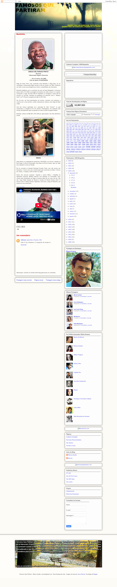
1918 (96, 131)
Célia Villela (77, 407)
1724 (82, 123)
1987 (75, 143)
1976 (67, 141)
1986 (71, 143)
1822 (67, 125)
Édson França (71, 251)
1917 (93, 131)
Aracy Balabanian (78, 302)
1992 (95, 143)
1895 (67, 129)
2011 (68, 149)
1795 (94, 123)
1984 (99, 141)
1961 (85, 137)
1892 (93, 128)
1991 (91, 143)
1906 (96, 129)
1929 (91, 132)
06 (72, 185)
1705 (80, 123)
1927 (85, 132)
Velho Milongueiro (78, 323)
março (72, 211)
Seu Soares (69, 443)
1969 (77, 139)
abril (71, 209)
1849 (94, 125)
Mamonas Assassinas (72, 494)
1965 (99, 137)
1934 (70, 134)
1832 (79, 124)
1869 (82, 126)
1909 (70, 131)
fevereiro (72, 213)
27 (72, 180)
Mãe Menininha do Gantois (81, 416)
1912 (78, 131)
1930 (94, 132)
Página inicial (38, 280)
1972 (88, 139)
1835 (84, 124)
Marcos (70, 458)
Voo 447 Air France (71, 476)
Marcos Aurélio (72, 455)
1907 (99, 129)
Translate (97, 114)
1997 (79, 145)
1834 (81, 124)
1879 (99, 126)
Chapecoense (70, 491)
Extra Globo (21, 186)
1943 (96, 134)
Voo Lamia (69, 482)
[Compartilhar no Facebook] (22, 227)
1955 (99, 136)
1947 (74, 136)
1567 (70, 123)
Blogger (95, 574)
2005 (75, 147)
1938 (83, 134)
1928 (88, 132)
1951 (86, 136)
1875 (94, 126)
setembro (73, 196)
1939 (86, 134)
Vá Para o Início (71, 445)
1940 (89, 134)
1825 (70, 125)
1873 (88, 126)
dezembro (73, 173)
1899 (79, 129)
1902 (88, 129)
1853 (97, 124)
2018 (68, 152)
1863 (73, 126)
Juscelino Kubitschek (80, 381)
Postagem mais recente (24, 280)
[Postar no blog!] (19, 227)
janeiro (72, 216)
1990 (87, 143)
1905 (94, 129)
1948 (77, 136)
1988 (79, 143)
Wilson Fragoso (78, 354)
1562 (67, 123)
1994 (68, 145)
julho (71, 201)
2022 (70, 163)
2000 (91, 145)
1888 (82, 128)
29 (72, 177)
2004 (71, 147)
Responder (24, 245)
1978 (74, 141)
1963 (92, 137)
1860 (70, 126)
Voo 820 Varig (70, 479)
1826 (73, 124)
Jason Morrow (81, 574)
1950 (83, 136)
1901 (85, 129)
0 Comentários (83, 303)
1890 (87, 128)
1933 (67, 134)
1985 (68, 143)
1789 (87, 123)
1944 (99, 134)
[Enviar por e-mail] (17, 227)
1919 (99, 131)
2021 (80, 152)
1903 (91, 129)
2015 (88, 149)
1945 (67, 136)
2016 (93, 149)
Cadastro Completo (72, 437)
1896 (70, 129)
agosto (72, 198)
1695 (77, 123)
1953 (92, 136)
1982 (91, 141)
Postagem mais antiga (53, 280)
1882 (70, 128)
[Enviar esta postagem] (17, 229)
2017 (98, 149)
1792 (89, 123)
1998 (83, 145)
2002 (99, 145)
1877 (97, 126)
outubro (72, 193)
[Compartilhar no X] (21, 227)
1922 (73, 132)
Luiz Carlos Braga (78, 309)
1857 (67, 126)
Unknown (23, 240)
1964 (95, 137)
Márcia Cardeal (78, 295)
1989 (83, 143)
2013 (78, 149)
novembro (73, 191)
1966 (67, 139)
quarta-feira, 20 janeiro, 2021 (34, 240)
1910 (73, 131)
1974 (95, 139)
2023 (70, 161)
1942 (92, 134)
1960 (81, 137)
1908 (67, 131)
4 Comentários (83, 296)
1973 (91, 139)
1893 (96, 128)
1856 (99, 124)
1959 (78, 137)
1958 (74, 137)
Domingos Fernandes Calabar (82, 398)
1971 (84, 139)
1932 (99, 132)
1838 (89, 124)
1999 (87, 145)
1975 (99, 139)
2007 (83, 147)
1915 (87, 131)
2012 (73, 149)
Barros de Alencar (79, 337)
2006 (79, 147)
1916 (90, 131)
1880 (67, 128)
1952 (89, 136)
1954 (95, 136)
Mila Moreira (77, 316)
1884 (76, 128)
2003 (68, 147)
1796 (97, 123)
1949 (80, 136)
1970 (81, 139)
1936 (77, 134)
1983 (95, 141)
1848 (91, 124)
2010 (98, 147)
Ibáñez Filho (77, 363)
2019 (72, 152)
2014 (83, 149)
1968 (74, 139)
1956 (67, 137)
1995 (71, 145)
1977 (71, 141)
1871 (85, 126)
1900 (82, 129)
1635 (75, 123)
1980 (82, 141)
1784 (85, 123)
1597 (72, 123)
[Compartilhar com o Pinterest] (24, 227)
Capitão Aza (77, 372)
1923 (76, 132)
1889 (85, 128)
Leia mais (89, 296)
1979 (78, 141)
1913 (81, 131)
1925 (82, 132)
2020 (76, 152)
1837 (86, 125)
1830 (76, 125)
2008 (88, 147)
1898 (76, 129)
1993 (99, 143)
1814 (99, 123)
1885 (79, 128)
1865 (76, 126)
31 (72, 175)
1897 (73, 129)
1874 (91, 126)
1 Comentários (83, 318)
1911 (76, 131)
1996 (75, 145)
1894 (99, 128)
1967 (71, 139)
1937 (80, 134)
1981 (86, 141)
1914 (84, 131)
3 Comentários (83, 325)
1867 (79, 126)
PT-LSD (68, 473)
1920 (67, 132)
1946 (71, 136)
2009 (93, 147)
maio (71, 206)
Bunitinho (73, 187)
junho (71, 203)
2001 (95, 145)
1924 (79, 132)
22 (72, 182)
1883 (73, 128)
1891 (90, 128)
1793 (92, 123)
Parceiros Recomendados (73, 440)
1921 (70, 132)
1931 (97, 132)
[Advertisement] (83, 47)
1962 (88, 137)
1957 (70, 137)
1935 (74, 134)
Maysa (76, 390)
